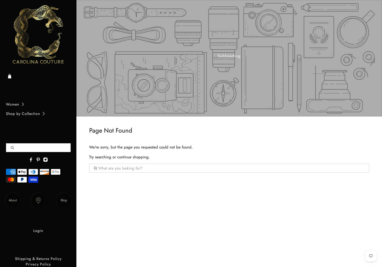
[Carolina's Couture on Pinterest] (38, 160)
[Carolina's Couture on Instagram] (45, 160)
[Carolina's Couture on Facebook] (31, 160)
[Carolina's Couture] (38, 35)
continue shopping (133, 157)
